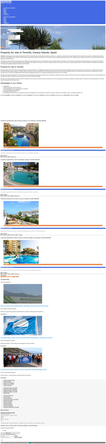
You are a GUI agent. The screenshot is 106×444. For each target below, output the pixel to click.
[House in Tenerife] (14, 38)
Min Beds (3, 40)
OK (30, 442)
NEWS (5, 13)
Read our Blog (7, 381)
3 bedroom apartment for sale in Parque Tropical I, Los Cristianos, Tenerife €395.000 (23, 120)
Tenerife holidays (7, 404)
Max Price (3, 43)
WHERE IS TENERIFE (9, 8)
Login (16, 435)
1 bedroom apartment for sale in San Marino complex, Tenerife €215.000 (20, 159)
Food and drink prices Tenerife (11, 407)
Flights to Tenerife (8, 400)
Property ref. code (5, 31)
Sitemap (3, 425)
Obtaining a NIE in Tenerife (10, 391)
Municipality (4, 32)
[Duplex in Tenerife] (14, 36)
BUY (4, 9)
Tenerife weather (7, 403)
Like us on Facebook (8, 382)
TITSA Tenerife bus (8, 395)
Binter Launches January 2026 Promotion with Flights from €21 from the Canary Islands (24, 306)
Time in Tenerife (7, 402)
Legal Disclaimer (33, 425)
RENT (5, 10)
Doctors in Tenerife (8, 406)
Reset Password (18, 437)
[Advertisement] (44, 107)
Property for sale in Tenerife (10, 387)
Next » (13, 276)
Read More (3, 314)
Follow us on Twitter (8, 384)
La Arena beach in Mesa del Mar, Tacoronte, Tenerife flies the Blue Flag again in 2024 (23, 369)
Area (2, 34)
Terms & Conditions (23, 425)
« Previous (3, 276)
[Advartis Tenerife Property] (6, 3)
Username (3, 433)
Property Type (4, 39)
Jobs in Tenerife (7, 385)
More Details (4, 155)
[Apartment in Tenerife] (14, 35)
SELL (4, 12)
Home (7, 425)
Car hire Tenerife (7, 398)
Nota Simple (6, 393)
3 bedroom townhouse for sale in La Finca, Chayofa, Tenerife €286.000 (20, 198)
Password (3, 434)
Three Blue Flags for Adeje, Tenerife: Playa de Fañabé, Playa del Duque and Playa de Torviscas (26, 337)
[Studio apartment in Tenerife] (14, 39)
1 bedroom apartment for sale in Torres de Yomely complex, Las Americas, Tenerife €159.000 (26, 237)
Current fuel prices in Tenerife (10, 399)
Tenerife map (6, 396)
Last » (17, 276)
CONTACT (6, 14)
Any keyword (4, 29)
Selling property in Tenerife (10, 390)
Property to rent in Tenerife (10, 389)
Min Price (3, 42)
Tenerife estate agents (9, 380)
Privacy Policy (13, 425)
